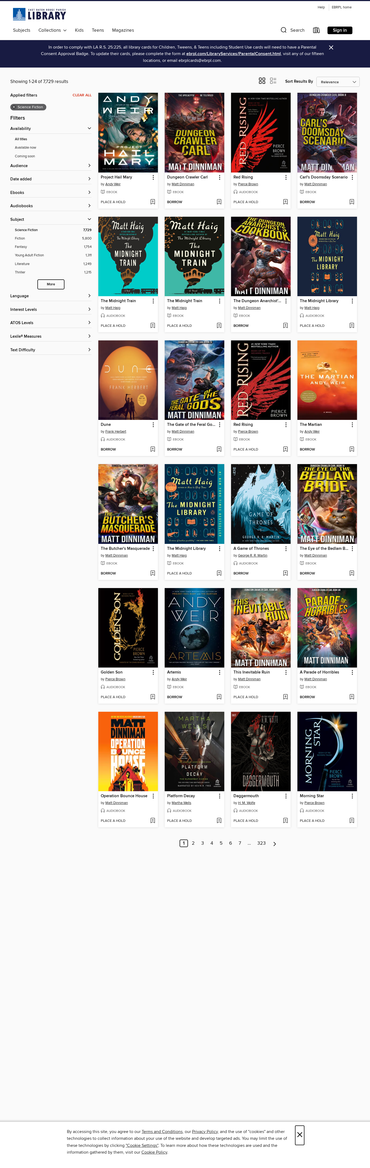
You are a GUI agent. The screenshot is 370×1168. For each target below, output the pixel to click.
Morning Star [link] (312, 796)
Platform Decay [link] (181, 796)
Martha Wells (181, 803)
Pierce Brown (248, 184)
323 (261, 843)
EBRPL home (342, 7)
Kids (79, 30)
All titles (21, 139)
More (51, 284)
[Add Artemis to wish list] (219, 697)
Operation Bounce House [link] (124, 796)
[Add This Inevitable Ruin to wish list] (285, 697)
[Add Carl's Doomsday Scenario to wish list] (351, 202)
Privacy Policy (205, 1131)
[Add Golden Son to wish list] (152, 697)
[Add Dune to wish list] (152, 449)
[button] (292, 31)
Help (321, 7)
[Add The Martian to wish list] (351, 449)
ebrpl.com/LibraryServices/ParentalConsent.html (233, 54)
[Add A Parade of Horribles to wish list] (351, 697)
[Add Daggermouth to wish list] (285, 821)
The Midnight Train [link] (118, 301)
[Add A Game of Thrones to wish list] (285, 573)
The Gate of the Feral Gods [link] (192, 424)
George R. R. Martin (252, 555)
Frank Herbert (115, 431)
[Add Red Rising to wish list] (285, 202)
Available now (25, 147)
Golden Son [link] (112, 672)
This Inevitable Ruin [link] (251, 672)
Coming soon (25, 156)
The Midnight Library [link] (319, 301)
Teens (98, 30)
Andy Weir (113, 184)
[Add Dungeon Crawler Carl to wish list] (219, 202)
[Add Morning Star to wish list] (351, 821)
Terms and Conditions (162, 1131)
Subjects (21, 30)
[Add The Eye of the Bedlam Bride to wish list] (351, 573)
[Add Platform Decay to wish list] (219, 821)
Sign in (340, 30)
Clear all (82, 95)
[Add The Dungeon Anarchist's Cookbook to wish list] (285, 326)
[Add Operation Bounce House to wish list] (152, 821)
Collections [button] (50, 30)
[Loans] (317, 31)
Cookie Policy (154, 1152)
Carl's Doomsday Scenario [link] (324, 177)
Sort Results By (299, 81)
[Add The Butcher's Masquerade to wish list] (152, 573)
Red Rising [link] (243, 177)
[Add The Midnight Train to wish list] (152, 326)
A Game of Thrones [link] (251, 548)
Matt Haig (112, 308)
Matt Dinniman (183, 184)
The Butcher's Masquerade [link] (125, 548)
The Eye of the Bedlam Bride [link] (324, 548)
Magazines (123, 30)
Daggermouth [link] (246, 796)
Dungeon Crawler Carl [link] (187, 177)
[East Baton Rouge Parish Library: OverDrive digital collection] (39, 14)
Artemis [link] (174, 672)
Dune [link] (106, 424)
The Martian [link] (311, 424)
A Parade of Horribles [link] (319, 672)
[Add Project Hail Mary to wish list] (152, 202)
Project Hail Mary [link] (116, 177)
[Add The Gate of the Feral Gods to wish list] (219, 449)
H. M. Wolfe (246, 803)
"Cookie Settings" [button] (142, 1145)
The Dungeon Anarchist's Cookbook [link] (258, 301)
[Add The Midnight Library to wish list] (351, 326)
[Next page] (275, 843)
